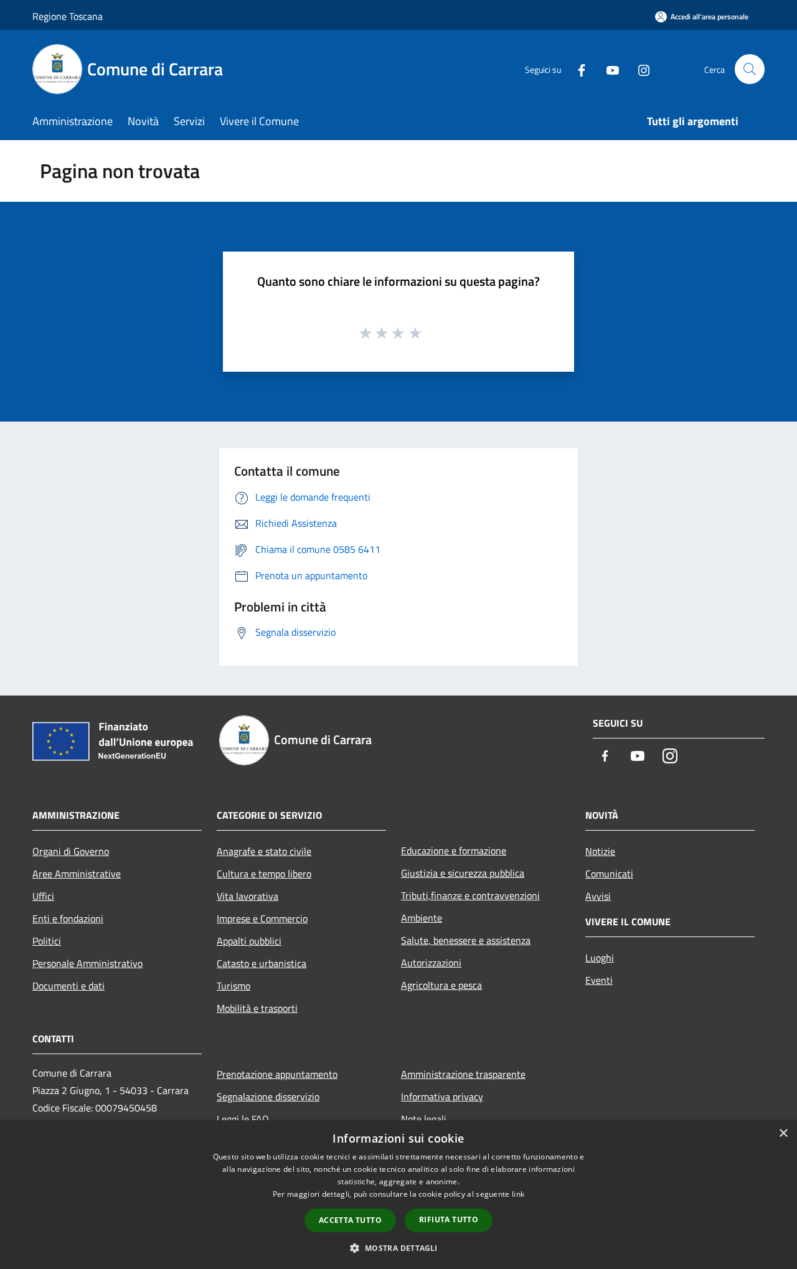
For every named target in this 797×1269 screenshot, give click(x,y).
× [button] (783, 1133)
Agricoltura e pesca (441, 985)
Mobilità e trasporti (257, 1008)
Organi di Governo (70, 851)
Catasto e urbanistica (261, 963)
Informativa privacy (442, 1096)
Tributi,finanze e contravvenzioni (470, 895)
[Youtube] (607, 68)
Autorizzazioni (431, 962)
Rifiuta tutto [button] (448, 1219)
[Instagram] (638, 68)
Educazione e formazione (453, 850)
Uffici (43, 896)
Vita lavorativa (247, 896)
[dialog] (398, 1194)
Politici (46, 940)
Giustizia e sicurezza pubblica (462, 873)
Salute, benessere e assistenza (466, 940)
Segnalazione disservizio (268, 1096)
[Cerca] (750, 69)
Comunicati (609, 873)
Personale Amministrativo (87, 963)
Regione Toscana (67, 16)
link (518, 1194)
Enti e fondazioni (67, 918)
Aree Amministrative (76, 873)
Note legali (423, 1118)
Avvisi (598, 896)
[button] (398, 1248)
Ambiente (421, 917)
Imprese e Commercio (262, 918)
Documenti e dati (68, 985)
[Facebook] (576, 68)
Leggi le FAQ (243, 1118)
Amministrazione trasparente (463, 1074)
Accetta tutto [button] (350, 1220)
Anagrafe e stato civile (264, 851)
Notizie (600, 851)
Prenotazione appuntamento (277, 1074)
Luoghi (599, 957)
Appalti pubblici (249, 940)
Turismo (233, 985)
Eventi (599, 980)
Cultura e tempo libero (264, 873)
